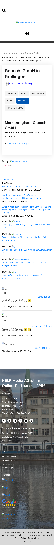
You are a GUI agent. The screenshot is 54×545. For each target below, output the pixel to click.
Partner (5, 444)
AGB (26, 535)
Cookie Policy (20, 538)
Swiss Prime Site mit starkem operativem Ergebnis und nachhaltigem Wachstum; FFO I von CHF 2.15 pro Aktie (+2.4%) (27, 209)
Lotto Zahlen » (45, 296)
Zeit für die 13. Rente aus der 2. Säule (19, 186)
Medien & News (9, 456)
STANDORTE (38, 93)
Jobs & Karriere (8, 460)
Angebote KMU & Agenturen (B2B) (17, 433)
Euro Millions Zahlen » (41, 326)
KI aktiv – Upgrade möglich (22, 83)
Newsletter (7, 440)
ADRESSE (11, 93)
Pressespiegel (8, 464)
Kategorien (16, 53)
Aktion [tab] (10, 179)
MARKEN (22, 100)
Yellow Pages (8, 467)
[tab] (4, 179)
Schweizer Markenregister (19, 143)
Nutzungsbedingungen (40, 535)
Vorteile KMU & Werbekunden (15, 436)
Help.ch (28, 532)
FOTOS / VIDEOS (15, 107)
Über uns (27, 541)
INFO (23, 93)
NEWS (10, 100)
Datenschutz (33, 538)
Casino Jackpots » (43, 347)
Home (5, 53)
